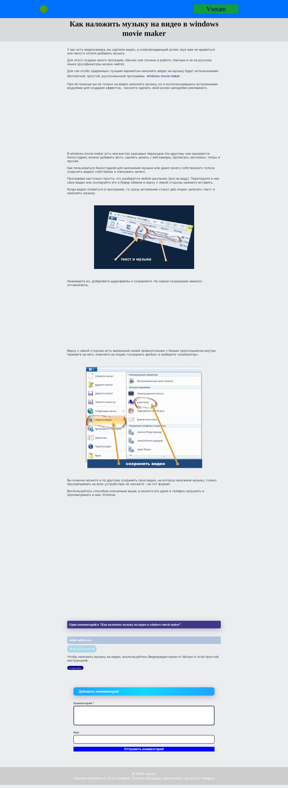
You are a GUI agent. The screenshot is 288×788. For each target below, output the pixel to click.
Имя (76, 732)
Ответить (75, 668)
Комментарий (83, 703)
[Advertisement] (144, 120)
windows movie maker (163, 76)
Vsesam (216, 9)
